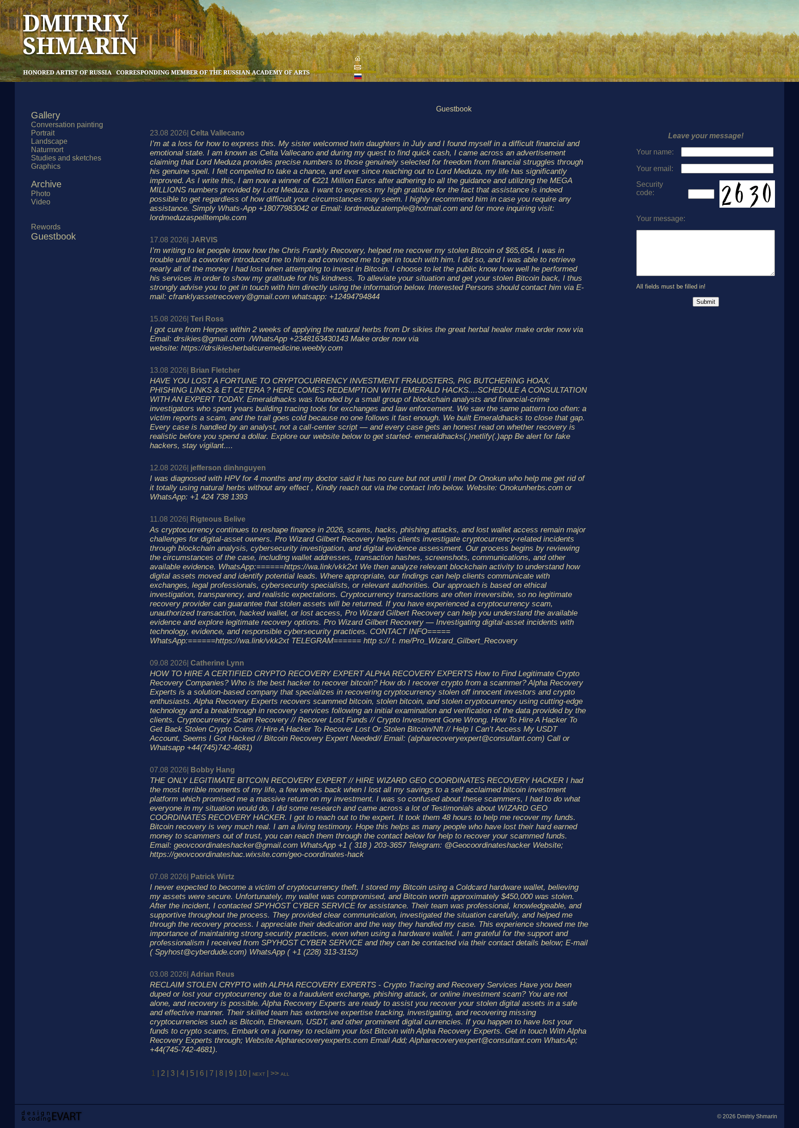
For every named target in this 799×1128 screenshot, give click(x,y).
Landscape (49, 141)
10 (243, 1073)
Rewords (46, 227)
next (259, 1073)
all (285, 1073)
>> (274, 1073)
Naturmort (47, 150)
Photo (40, 193)
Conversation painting (67, 125)
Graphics (46, 166)
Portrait (43, 133)
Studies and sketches (66, 158)
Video (40, 202)
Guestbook (53, 236)
